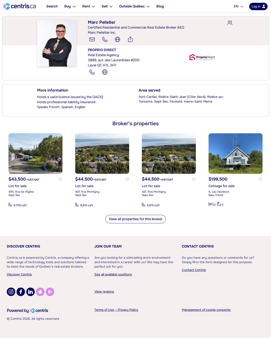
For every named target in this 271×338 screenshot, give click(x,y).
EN (236, 6)
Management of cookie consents (206, 310)
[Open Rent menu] (93, 6)
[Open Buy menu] (74, 6)
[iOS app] (40, 292)
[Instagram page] (11, 292)
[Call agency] (92, 72)
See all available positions (113, 274)
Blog (160, 6)
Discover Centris (23, 246)
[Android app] (50, 292)
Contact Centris (198, 246)
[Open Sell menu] (111, 6)
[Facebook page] (21, 292)
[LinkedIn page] (30, 292)
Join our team (108, 246)
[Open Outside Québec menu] (148, 6)
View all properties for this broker (135, 219)
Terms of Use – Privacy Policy (116, 310)
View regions (104, 291)
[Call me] (105, 39)
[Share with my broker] (229, 23)
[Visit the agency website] (105, 72)
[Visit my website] (117, 39)
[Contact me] (92, 39)
